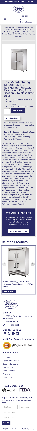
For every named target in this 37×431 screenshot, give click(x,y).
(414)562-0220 (11, 127)
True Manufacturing (22, 27)
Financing (6, 374)
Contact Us (7, 357)
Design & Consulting (10, 364)
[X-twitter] (9, 334)
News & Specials (9, 371)
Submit (6, 423)
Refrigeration (15, 134)
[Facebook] (13, 334)
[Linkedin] (17, 334)
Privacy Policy (8, 377)
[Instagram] (5, 334)
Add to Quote (18, 111)
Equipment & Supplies (21, 132)
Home (5, 27)
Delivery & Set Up (9, 367)
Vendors (12, 27)
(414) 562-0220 (26, 16)
